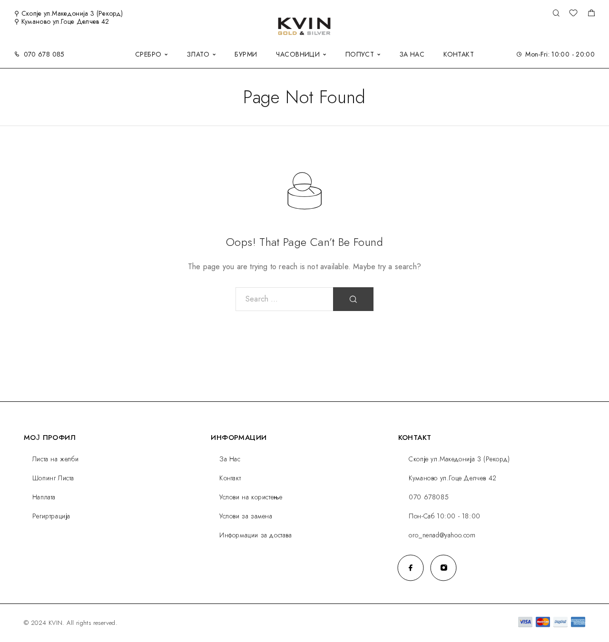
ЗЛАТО (198, 54)
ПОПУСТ (359, 54)
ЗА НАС (412, 54)
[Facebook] (410, 567)
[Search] (556, 14)
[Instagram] (443, 567)
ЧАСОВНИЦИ (298, 54)
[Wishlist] (573, 14)
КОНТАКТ (458, 54)
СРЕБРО (148, 54)
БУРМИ (246, 54)
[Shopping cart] (591, 14)
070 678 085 (44, 54)
